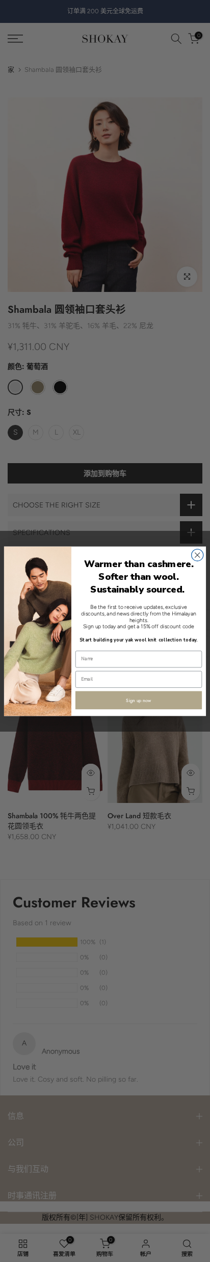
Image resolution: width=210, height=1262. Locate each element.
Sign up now (138, 699)
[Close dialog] (197, 554)
